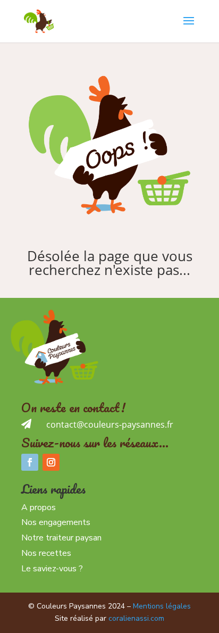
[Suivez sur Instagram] (51, 462)
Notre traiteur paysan (61, 538)
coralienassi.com (136, 618)
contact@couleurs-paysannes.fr (109, 424)
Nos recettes (46, 553)
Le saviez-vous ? (52, 568)
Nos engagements (55, 522)
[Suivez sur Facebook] (29, 462)
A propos (38, 507)
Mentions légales (162, 606)
